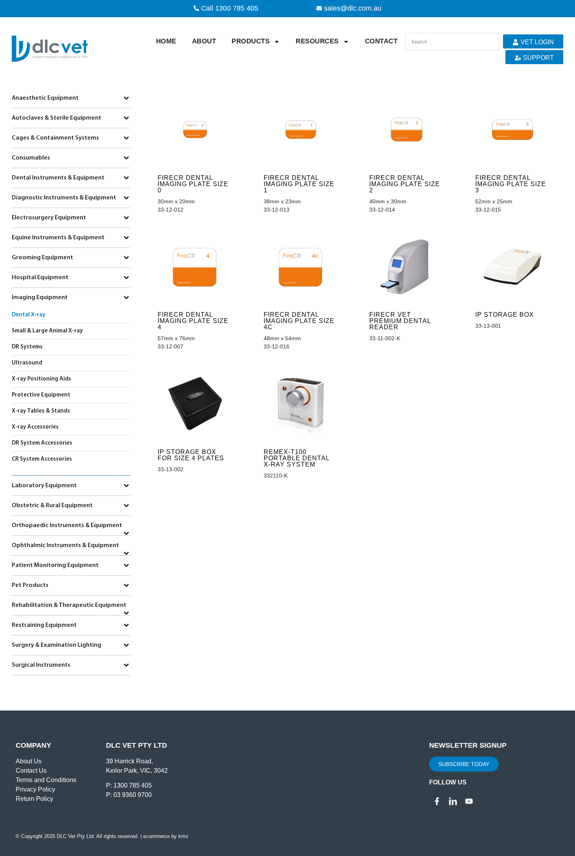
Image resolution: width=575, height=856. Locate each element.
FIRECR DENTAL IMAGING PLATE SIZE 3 (510, 184)
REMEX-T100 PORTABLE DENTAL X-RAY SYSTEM (296, 458)
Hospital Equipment (40, 278)
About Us (28, 761)
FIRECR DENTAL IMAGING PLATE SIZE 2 (404, 184)
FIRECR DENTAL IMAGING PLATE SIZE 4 (193, 320)
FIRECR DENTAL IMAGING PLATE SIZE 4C (299, 320)
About (204, 41)
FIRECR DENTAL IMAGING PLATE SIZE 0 (193, 184)
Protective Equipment (41, 395)
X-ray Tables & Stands (41, 411)
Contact (381, 41)
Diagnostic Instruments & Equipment (64, 198)
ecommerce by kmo (165, 836)
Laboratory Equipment (44, 486)
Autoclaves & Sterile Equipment (56, 118)
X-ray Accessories (35, 427)
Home (166, 41)
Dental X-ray (28, 315)
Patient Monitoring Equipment (55, 565)
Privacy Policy (35, 789)
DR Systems (27, 347)
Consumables (31, 158)
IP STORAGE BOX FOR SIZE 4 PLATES (191, 455)
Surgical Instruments (41, 665)
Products (251, 41)
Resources (317, 41)
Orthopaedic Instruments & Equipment (67, 525)
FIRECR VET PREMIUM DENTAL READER (400, 320)
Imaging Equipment (40, 297)
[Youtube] (469, 801)
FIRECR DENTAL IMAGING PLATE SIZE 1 (299, 184)
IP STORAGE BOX (504, 314)
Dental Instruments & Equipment (58, 178)
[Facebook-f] (437, 801)
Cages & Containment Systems (55, 138)
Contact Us (31, 770)
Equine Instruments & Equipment (58, 238)
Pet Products (30, 585)
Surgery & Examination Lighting (56, 645)
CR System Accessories (42, 459)
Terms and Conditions (46, 780)
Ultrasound (27, 363)
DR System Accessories (42, 443)
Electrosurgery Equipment (49, 218)
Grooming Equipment (42, 258)
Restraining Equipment (44, 625)
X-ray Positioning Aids (41, 379)
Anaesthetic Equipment (45, 98)
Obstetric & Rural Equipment (52, 505)
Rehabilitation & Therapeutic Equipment (69, 605)
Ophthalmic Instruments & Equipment (65, 545)
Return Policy (34, 798)
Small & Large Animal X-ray (47, 331)
